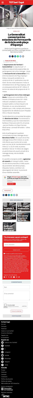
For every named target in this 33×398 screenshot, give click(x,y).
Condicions (4, 377)
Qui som (3, 324)
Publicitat (4, 329)
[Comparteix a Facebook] (10, 56)
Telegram (7, 362)
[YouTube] (14, 277)
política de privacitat (16, 254)
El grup (3, 370)
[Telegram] (19, 277)
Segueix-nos (4, 335)
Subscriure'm (16, 250)
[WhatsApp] (17, 277)
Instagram (7, 352)
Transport (7, 190)
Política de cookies (6, 381)
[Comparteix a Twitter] (13, 56)
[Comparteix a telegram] (20, 56)
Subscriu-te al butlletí (7, 331)
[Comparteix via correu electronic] (23, 56)
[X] (9, 277)
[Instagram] (11, 277)
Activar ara (10, 184)
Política (19, 204)
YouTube (6, 355)
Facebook (7, 346)
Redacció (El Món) (10, 60)
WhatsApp (7, 358)
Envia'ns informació (6, 333)
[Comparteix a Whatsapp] (18, 56)
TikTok (6, 365)
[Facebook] (7, 277)
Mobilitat (16, 31)
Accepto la (13, 253)
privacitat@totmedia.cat (10, 271)
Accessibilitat (5, 337)
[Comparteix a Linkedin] (15, 56)
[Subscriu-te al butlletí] (5, 277)
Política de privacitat (7, 379)
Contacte (3, 326)
